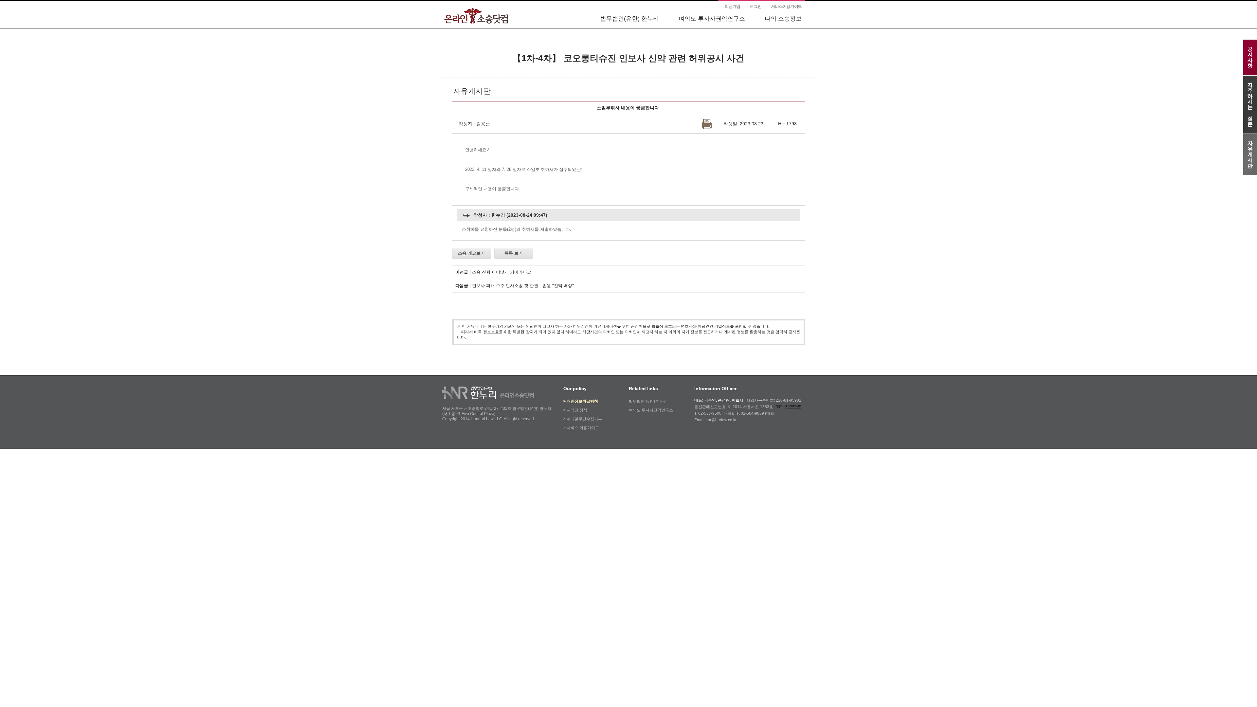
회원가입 (732, 6)
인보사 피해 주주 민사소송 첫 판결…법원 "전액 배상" (523, 285)
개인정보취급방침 (582, 401)
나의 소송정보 (783, 18)
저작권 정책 (577, 410)
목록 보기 (513, 253)
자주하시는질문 (1250, 104)
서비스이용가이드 (786, 6)
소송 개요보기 (471, 253)
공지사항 (1250, 57)
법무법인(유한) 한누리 (629, 18)
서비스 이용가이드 (583, 428)
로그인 (755, 6)
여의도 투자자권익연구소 (712, 18)
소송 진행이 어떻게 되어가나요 (501, 272)
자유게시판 (1250, 154)
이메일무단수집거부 (584, 419)
